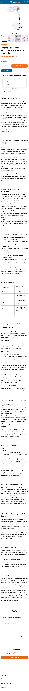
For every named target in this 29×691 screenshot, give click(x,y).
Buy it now (6, 70)
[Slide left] (13, 33)
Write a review (14, 657)
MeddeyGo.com (9, 688)
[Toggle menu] (1, 2)
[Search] (24, 2)
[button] (12, 88)
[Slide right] (16, 33)
